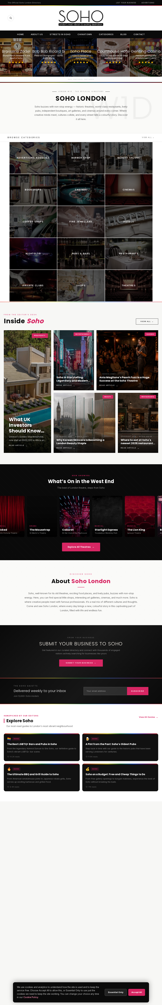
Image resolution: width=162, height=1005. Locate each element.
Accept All (136, 992)
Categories (106, 34)
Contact (139, 34)
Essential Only (115, 992)
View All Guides (148, 717)
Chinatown (85, 34)
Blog (123, 34)
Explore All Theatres (81, 547)
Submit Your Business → (81, 663)
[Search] (11, 18)
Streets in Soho (60, 34)
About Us (37, 34)
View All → (148, 137)
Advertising (147, 3)
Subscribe (137, 691)
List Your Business (126, 3)
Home (20, 34)
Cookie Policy (30, 997)
